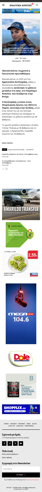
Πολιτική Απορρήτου (32, 480)
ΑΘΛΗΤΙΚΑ (12, 45)
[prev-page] (3, 169)
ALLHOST (25, 489)
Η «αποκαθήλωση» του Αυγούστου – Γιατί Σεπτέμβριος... (16, 162)
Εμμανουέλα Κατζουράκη (16, 149)
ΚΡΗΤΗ (22, 45)
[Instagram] (10, 443)
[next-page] (6, 169)
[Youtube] (21, 443)
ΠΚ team (23, 58)
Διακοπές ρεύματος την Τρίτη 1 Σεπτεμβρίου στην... (20, 154)
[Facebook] (4, 443)
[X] (15, 443)
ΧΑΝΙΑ (31, 45)
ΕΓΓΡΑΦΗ (20, 475)
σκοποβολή (29, 149)
